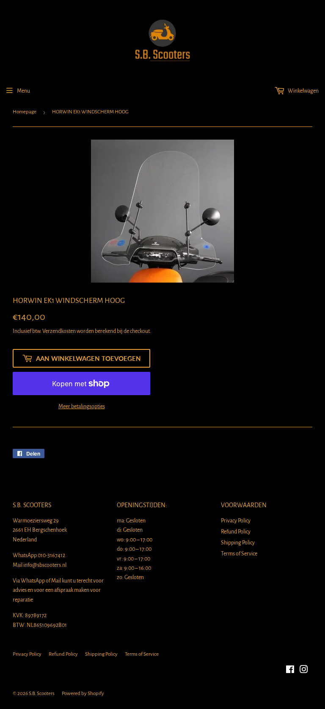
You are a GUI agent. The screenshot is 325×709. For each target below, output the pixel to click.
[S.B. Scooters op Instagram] (304, 671)
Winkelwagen (303, 91)
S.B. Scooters (42, 693)
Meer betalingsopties (81, 406)
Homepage (24, 112)
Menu (23, 91)
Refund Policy (236, 532)
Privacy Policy (236, 521)
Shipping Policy (238, 543)
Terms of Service (239, 554)
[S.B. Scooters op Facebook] (290, 671)
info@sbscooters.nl (44, 565)
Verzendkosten (59, 331)
